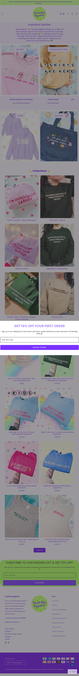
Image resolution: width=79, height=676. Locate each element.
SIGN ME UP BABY (39, 347)
